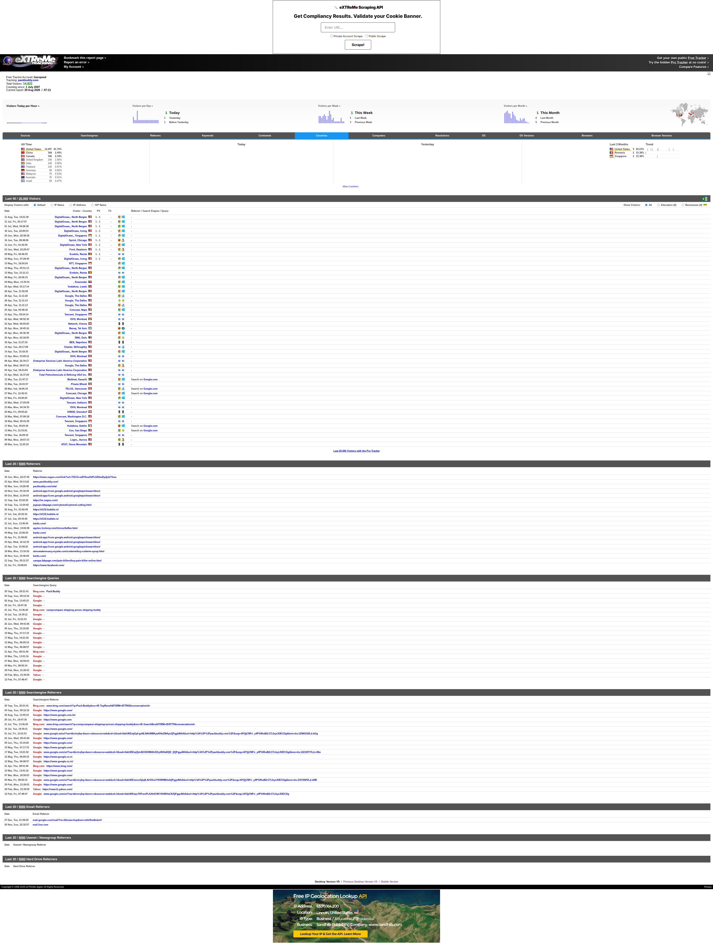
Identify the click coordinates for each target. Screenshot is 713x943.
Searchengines (89, 135)
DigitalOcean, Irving (75, 231)
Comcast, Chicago (76, 393)
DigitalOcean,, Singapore (72, 235)
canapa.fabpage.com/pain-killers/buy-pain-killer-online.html (67, 560)
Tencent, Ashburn (77, 402)
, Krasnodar (80, 282)
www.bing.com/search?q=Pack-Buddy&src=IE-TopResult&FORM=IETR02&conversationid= (98, 705)
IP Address (79, 205)
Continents (265, 135)
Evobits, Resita (78, 254)
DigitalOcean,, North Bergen (71, 217)
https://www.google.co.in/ (58, 761)
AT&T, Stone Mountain (74, 444)
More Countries (350, 186)
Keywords (207, 135)
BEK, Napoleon (78, 342)
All (650, 205)
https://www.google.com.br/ (60, 715)
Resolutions (442, 135)
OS (484, 135)
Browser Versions (662, 135)
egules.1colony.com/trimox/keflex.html (55, 528)
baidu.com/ (39, 523)
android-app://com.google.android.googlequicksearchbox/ (66, 491)
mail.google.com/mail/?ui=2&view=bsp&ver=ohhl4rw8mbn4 (67, 820)
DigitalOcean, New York (73, 244)
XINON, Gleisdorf (77, 412)
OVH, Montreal (78, 319)
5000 (22, 464)
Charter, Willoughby (75, 347)
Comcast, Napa (78, 309)
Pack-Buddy (53, 591)
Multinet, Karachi (77, 379)
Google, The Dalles (76, 296)
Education (668, 205)
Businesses (693, 205)
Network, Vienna (77, 323)
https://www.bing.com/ (59, 766)
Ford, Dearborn (78, 249)
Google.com (151, 379)
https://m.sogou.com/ (45, 500)
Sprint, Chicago (78, 240)
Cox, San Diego (78, 430)
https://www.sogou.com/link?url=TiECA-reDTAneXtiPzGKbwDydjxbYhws (74, 477)
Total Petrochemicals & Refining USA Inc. (63, 374)
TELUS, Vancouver (76, 388)
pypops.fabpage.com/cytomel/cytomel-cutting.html (62, 505)
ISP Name (100, 205)
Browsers (587, 135)
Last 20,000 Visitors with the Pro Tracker (356, 451)
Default (41, 205)
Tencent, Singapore (76, 314)
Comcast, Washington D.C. (71, 416)
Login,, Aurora (78, 439)
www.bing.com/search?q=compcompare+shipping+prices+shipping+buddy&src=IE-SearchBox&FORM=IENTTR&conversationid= (120, 724)
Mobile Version (389, 881)
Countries (321, 135)
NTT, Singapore (78, 263)
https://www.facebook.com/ (48, 565)
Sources (25, 135)
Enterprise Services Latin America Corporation (60, 360)
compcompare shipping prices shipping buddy (73, 610)
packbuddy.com (28, 80)
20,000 (23, 198)
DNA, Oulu (81, 337)
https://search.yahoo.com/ (57, 789)
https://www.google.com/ (58, 710)
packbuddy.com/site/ (45, 486)
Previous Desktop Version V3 (360, 881)
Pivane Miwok (79, 384)
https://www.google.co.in (58, 756)
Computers (378, 135)
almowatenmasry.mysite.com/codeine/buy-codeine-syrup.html (68, 551)
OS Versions (527, 135)
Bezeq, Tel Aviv (78, 328)
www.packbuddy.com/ (45, 481)
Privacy (708, 887)
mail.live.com (40, 824)
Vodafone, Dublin (77, 425)
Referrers (155, 135)
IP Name (59, 205)
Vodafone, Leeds (77, 286)
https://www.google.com (58, 719)
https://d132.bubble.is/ (46, 509)
